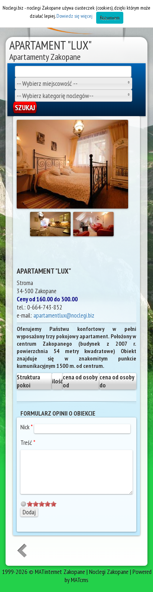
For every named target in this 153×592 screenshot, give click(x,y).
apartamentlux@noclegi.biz (63, 315)
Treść (27, 443)
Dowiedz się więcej (74, 16)
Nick (26, 427)
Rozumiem (110, 17)
